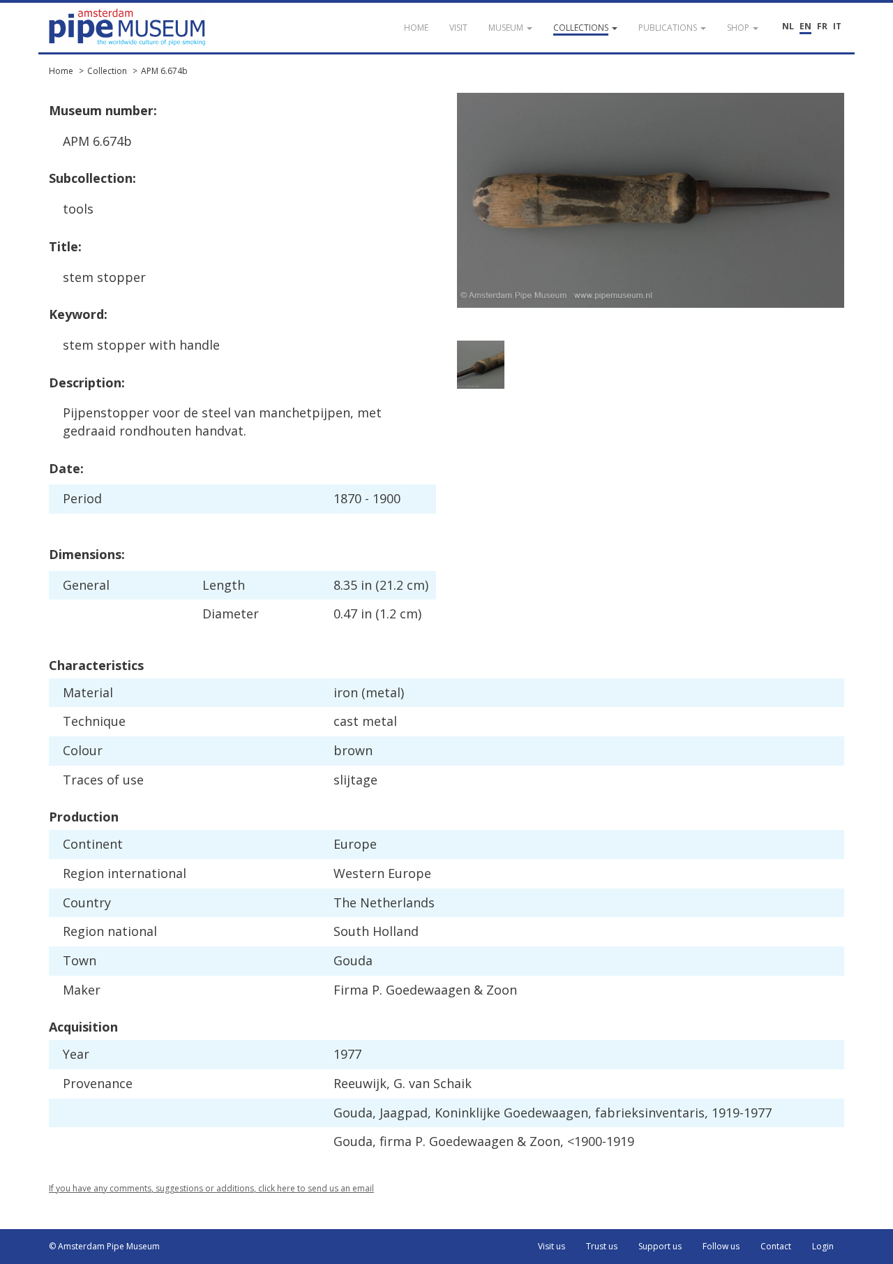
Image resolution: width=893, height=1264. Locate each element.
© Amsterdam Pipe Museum (104, 1246)
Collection (107, 71)
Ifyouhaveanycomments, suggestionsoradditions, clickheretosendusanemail (211, 1188)
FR (822, 26)
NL (788, 26)
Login (823, 1246)
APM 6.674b (164, 71)
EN (805, 26)
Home (61, 71)
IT (837, 26)
